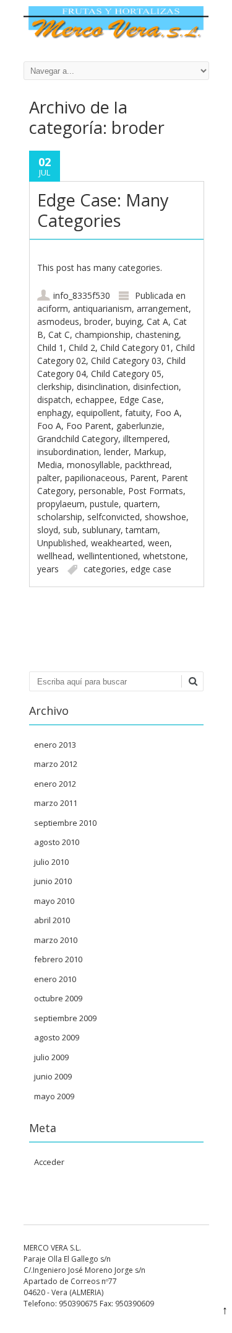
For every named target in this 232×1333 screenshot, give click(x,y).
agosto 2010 (56, 842)
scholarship (59, 517)
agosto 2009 (56, 1037)
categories (105, 569)
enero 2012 (55, 783)
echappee (94, 399)
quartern (141, 504)
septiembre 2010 (65, 822)
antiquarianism (102, 308)
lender (116, 452)
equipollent (98, 412)
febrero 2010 (58, 959)
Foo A (167, 412)
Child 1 (50, 347)
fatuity (137, 412)
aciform (52, 308)
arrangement (163, 308)
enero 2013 (55, 744)
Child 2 (82, 347)
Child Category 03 (126, 360)
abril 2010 (52, 920)
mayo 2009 (54, 1096)
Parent (143, 478)
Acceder (49, 1161)
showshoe (165, 517)
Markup (149, 452)
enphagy (54, 412)
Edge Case (140, 399)
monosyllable (93, 465)
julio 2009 (51, 1057)
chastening (157, 334)
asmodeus (58, 321)
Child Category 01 (135, 347)
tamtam (142, 530)
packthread (147, 465)
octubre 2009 (58, 998)
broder (97, 321)
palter (48, 478)
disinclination (102, 386)
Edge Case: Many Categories (103, 209)
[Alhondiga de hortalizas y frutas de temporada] (116, 36)
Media (49, 465)
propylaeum (61, 504)
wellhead (54, 556)
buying (129, 321)
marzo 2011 (55, 802)
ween (159, 543)
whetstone (164, 556)
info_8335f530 (81, 295)
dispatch (54, 399)
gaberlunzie (139, 426)
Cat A (157, 321)
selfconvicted (113, 517)
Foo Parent (88, 426)
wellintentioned (107, 556)
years (48, 569)
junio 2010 (53, 881)
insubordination (68, 452)
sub (70, 530)
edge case (151, 569)
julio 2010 (51, 861)
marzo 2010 (55, 940)
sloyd (47, 530)
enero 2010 (55, 979)
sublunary (101, 530)
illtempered (145, 439)
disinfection (156, 386)
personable (101, 491)
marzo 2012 (55, 763)
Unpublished (61, 543)
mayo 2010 (54, 900)
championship (103, 334)
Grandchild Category (77, 439)
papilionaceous (95, 478)
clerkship (54, 386)
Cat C (59, 334)
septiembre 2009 (65, 1018)
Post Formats (155, 491)
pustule (104, 504)
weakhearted (117, 543)
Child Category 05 (126, 373)
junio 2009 (53, 1076)
